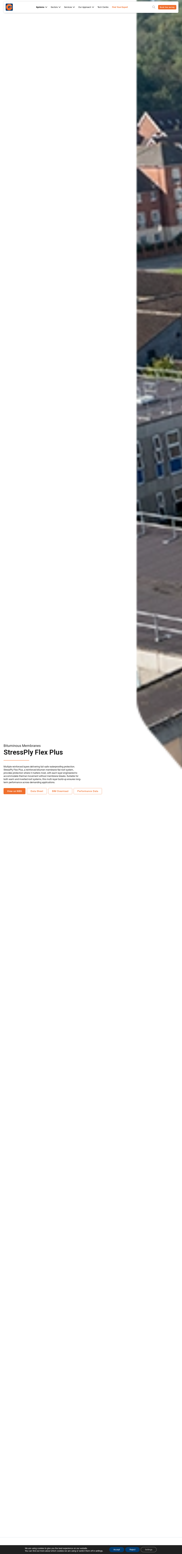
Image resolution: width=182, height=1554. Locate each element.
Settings (148, 1549)
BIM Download (60, 791)
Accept (116, 1549)
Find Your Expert (120, 7)
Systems (40, 7)
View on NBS (14, 791)
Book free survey (167, 7)
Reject (132, 1549)
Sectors (54, 7)
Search (154, 7)
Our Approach (84, 7)
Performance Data (87, 791)
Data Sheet (37, 791)
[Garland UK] (9, 7)
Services (68, 7)
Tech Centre (103, 7)
